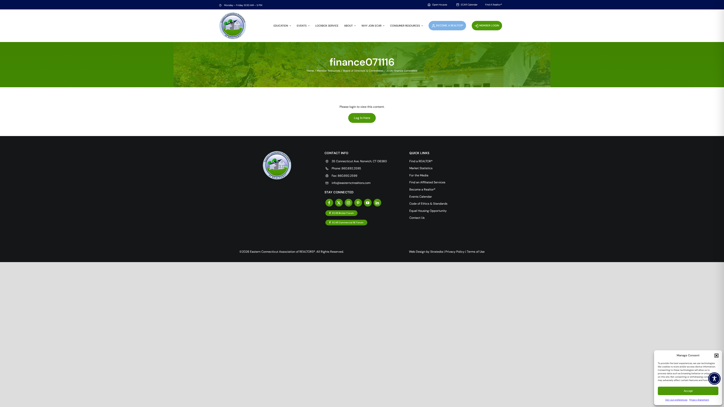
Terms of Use (476, 252)
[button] (716, 355)
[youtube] (368, 203)
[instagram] (348, 203)
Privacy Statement (699, 399)
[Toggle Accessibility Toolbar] (714, 378)
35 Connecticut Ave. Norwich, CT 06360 (359, 161)
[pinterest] (358, 203)
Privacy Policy (455, 252)
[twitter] (339, 203)
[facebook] (329, 203)
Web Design (417, 252)
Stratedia (436, 252)
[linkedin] (377, 203)
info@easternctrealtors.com (351, 183)
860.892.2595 (351, 168)
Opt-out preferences (676, 399)
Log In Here (362, 118)
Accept (688, 390)
